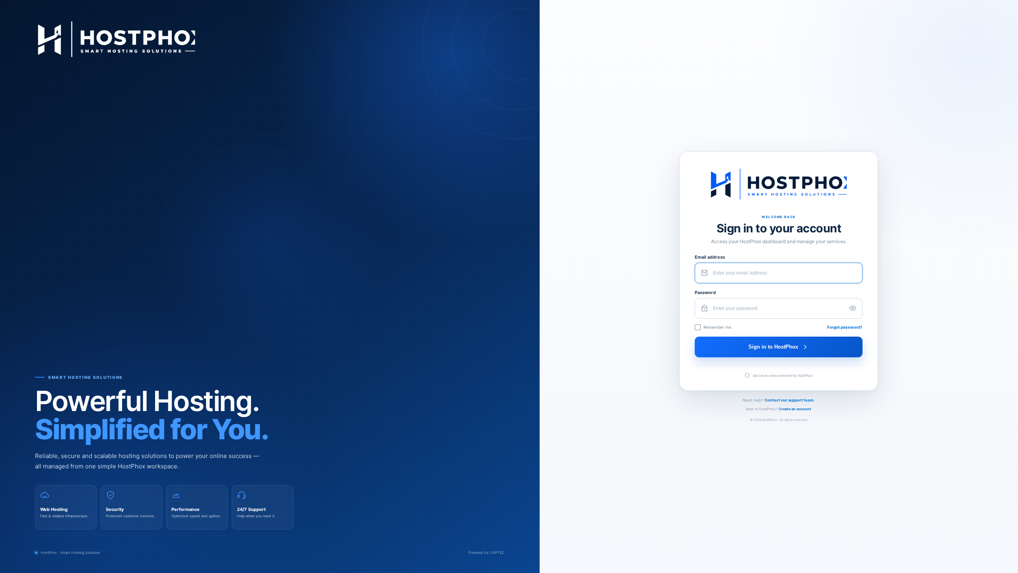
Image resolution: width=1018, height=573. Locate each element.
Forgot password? (845, 327)
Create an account (795, 409)
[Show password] (852, 308)
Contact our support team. (790, 400)
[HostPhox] (270, 39)
